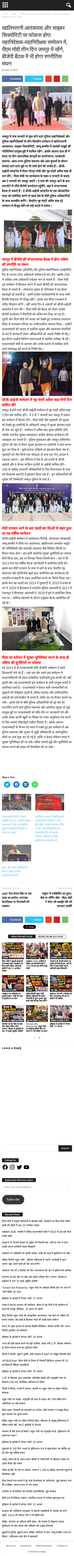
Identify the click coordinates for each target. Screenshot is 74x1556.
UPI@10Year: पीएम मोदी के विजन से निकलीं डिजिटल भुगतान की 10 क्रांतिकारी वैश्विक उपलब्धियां (35, 1362)
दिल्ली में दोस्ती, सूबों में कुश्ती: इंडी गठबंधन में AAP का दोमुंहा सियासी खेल (36, 1354)
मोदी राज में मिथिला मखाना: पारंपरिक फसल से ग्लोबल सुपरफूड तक (33, 1497)
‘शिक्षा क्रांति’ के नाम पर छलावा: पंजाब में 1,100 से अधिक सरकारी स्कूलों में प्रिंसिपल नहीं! (37, 1472)
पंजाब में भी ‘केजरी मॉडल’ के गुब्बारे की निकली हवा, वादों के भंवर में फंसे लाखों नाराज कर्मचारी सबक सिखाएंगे (60, 965)
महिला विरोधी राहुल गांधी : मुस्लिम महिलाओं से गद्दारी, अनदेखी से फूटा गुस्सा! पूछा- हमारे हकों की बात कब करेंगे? (37, 997)
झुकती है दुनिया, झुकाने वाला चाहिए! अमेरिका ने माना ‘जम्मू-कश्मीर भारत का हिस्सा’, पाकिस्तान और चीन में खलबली (36, 1534)
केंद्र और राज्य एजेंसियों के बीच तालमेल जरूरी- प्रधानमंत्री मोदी (15, 871)
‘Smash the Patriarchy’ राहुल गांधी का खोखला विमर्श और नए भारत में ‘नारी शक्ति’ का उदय (36, 1027)
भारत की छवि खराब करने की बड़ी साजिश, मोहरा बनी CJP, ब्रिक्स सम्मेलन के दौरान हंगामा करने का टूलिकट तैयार (36, 1345)
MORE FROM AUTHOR (50, 936)
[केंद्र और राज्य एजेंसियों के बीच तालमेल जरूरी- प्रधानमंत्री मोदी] (16, 853)
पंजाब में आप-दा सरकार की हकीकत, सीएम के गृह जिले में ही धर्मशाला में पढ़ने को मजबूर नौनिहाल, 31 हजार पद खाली (34, 1307)
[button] (68, 5)
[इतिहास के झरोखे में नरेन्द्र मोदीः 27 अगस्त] (61, 1013)
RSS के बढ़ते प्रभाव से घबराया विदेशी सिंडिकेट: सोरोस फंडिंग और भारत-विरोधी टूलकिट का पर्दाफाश (36, 1328)
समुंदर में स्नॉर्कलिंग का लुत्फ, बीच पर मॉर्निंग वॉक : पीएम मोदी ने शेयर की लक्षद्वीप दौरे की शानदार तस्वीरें (56, 899)
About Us (11, 1545)
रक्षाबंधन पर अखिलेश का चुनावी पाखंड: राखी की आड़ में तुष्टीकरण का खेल (12, 996)
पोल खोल (54, 990)
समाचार (5, 21)
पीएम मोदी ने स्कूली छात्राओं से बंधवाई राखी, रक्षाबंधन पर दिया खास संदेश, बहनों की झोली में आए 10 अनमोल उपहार (12, 966)
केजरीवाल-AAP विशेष (59, 957)
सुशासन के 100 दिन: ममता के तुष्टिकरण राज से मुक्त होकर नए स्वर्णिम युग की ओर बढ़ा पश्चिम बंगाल (36, 1450)
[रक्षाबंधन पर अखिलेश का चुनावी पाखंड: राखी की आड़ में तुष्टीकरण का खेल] (13, 983)
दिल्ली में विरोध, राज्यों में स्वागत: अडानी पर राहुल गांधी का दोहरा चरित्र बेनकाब (34, 1390)
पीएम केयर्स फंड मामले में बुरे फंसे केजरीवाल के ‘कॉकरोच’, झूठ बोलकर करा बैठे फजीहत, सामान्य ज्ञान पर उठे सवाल (37, 1482)
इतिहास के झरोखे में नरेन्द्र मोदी (61, 1020)
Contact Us (62, 1545)
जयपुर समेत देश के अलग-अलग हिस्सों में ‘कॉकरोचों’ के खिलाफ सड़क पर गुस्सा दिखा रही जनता (35, 1461)
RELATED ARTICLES (21, 936)
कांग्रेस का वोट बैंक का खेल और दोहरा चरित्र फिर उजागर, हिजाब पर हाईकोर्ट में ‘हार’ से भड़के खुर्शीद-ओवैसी (12, 1027)
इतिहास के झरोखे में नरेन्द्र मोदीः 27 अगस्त (60, 1025)
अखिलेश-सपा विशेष (10, 990)
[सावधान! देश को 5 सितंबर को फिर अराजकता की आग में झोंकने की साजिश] (61, 983)
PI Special (32, 957)
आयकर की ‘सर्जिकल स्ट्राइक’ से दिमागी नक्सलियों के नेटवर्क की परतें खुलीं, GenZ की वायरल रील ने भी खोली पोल (34, 1513)
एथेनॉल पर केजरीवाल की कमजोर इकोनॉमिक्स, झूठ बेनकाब (29, 1491)
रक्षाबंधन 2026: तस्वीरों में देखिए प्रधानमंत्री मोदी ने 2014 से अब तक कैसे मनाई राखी (36, 965)
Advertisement (44, 1545)
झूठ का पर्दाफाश (32, 1020)
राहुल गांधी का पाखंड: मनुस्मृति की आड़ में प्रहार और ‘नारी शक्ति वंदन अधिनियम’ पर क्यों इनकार (34, 1401)
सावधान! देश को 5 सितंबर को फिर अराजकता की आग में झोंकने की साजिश (61, 996)
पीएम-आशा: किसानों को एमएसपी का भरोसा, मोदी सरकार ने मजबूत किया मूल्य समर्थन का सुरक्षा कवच (35, 1412)
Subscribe (13, 1199)
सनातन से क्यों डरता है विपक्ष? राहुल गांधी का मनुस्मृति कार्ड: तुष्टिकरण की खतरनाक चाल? (36, 1433)
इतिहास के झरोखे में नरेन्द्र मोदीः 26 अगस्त (22, 1336)
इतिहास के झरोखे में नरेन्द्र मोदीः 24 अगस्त (22, 1442)
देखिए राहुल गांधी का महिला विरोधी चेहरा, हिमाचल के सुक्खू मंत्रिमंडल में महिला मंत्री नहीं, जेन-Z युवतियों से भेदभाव (35, 1422)
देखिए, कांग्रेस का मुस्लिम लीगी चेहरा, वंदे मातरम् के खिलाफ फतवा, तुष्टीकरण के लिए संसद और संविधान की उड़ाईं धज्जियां (33, 1523)
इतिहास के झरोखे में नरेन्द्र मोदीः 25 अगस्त (22, 1371)
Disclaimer (26, 1545)
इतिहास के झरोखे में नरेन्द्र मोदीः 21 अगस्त (22, 1504)
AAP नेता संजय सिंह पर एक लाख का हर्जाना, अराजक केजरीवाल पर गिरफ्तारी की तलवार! (17, 899)
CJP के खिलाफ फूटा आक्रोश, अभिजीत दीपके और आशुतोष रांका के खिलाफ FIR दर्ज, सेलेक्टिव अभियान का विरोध (34, 1380)
